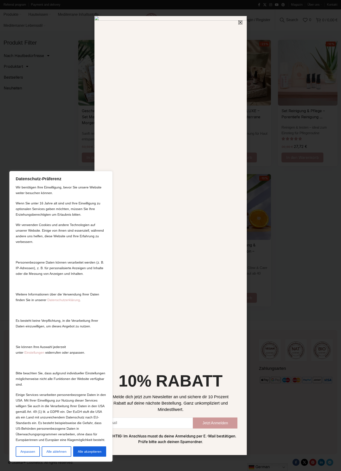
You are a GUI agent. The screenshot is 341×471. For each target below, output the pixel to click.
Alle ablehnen (56, 451)
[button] (240, 22)
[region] (60, 316)
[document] (170, 235)
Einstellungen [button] (34, 352)
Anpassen (27, 451)
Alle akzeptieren (89, 451)
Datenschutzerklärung (63, 300)
